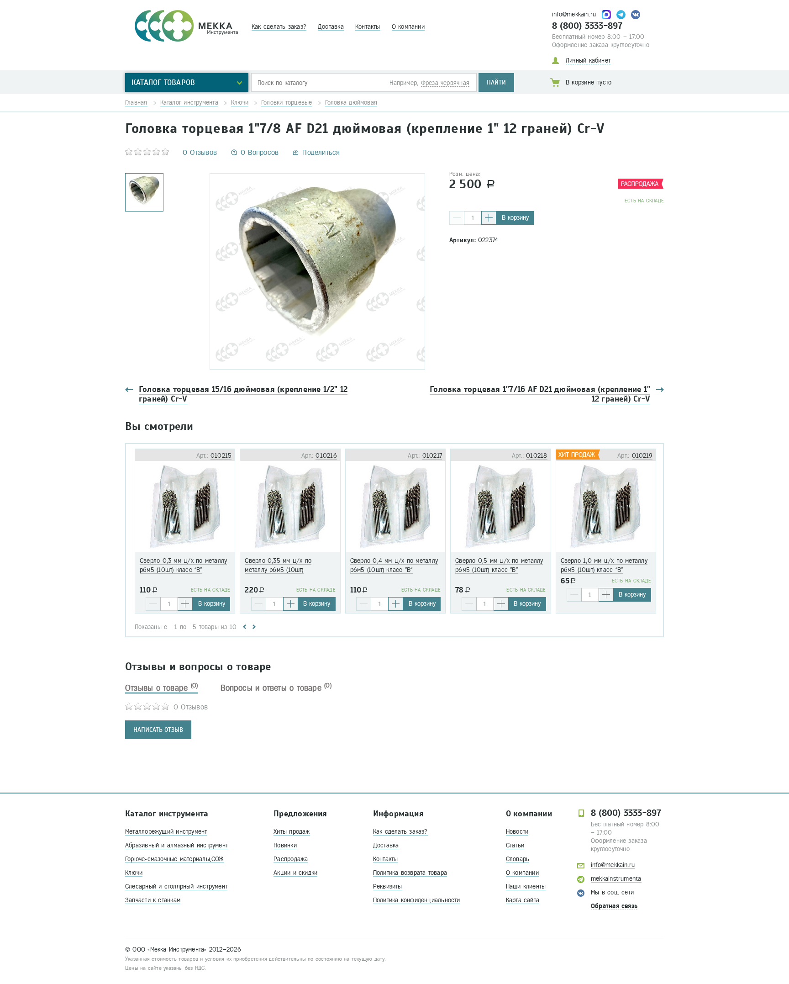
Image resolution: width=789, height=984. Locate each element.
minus (456, 218)
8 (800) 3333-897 (587, 26)
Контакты (367, 26)
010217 (432, 455)
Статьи (515, 845)
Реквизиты (387, 886)
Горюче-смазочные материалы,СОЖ (174, 859)
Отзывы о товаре (161, 688)
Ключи (133, 872)
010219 (642, 455)
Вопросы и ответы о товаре (276, 688)
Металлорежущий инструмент (166, 831)
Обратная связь (614, 906)
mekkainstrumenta (616, 878)
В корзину (515, 217)
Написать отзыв (158, 730)
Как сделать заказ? (279, 26)
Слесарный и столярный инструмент (176, 886)
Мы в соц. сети (612, 892)
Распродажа (291, 859)
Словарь (518, 859)
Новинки (285, 845)
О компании (408, 26)
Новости (517, 831)
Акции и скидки (295, 872)
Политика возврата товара (410, 872)
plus (488, 218)
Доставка (331, 26)
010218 (536, 455)
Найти (496, 82)
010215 (220, 455)
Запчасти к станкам (152, 900)
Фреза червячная (445, 82)
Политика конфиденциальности (416, 900)
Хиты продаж (292, 831)
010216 (326, 455)
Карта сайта (522, 900)
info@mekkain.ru (574, 14)
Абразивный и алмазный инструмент (176, 845)
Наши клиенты (526, 886)
